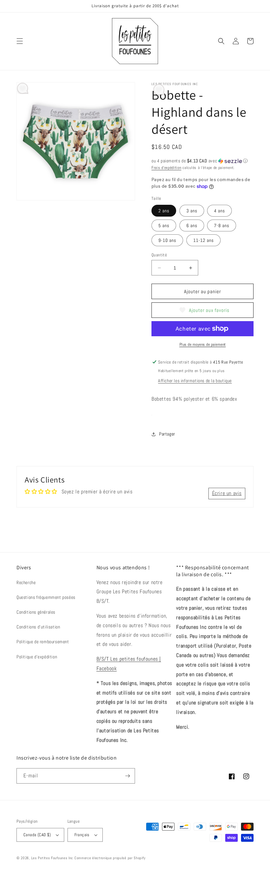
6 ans (191, 225)
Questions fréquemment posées (45, 597)
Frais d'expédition (166, 167)
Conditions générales (35, 612)
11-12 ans (203, 240)
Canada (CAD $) (37, 835)
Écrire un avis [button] (227, 493)
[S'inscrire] (127, 776)
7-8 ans (221, 225)
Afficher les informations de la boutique (195, 381)
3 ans (191, 211)
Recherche (26, 582)
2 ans (163, 211)
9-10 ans (167, 240)
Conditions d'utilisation (38, 627)
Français (82, 835)
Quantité (159, 255)
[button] (20, 41)
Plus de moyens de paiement (202, 344)
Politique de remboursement (42, 642)
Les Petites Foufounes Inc (52, 858)
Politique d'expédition (36, 657)
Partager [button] (167, 434)
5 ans (163, 225)
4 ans (219, 211)
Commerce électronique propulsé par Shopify (109, 858)
